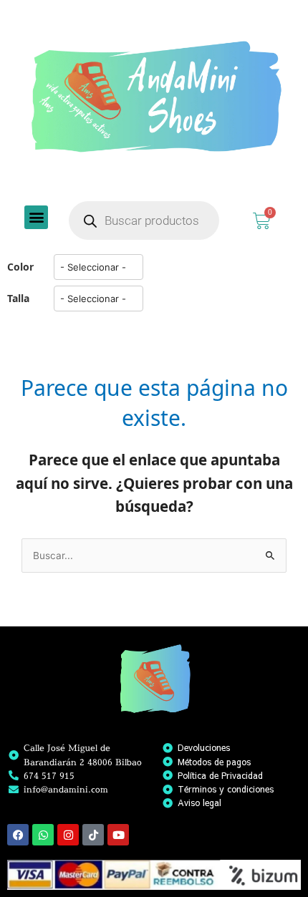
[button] (36, 217)
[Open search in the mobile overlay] (144, 220)
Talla (18, 298)
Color (20, 266)
